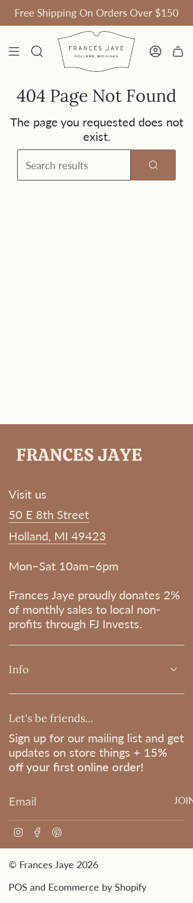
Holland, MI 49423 (57, 536)
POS (18, 887)
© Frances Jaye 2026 (53, 864)
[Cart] (178, 51)
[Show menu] (14, 51)
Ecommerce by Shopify (97, 887)
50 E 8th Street (49, 514)
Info (19, 669)
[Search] (153, 164)
